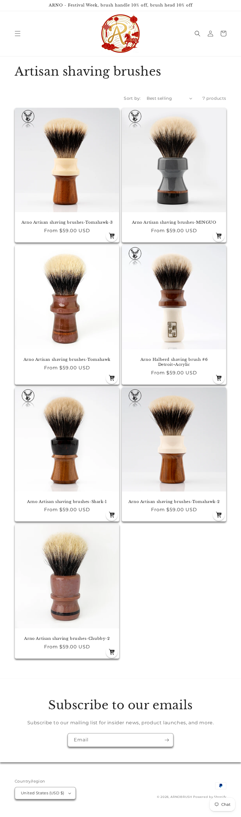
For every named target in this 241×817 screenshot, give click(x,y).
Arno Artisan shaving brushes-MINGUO (174, 222)
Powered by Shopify (209, 797)
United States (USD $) (42, 793)
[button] (17, 33)
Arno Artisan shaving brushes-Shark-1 (67, 501)
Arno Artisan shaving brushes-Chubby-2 (67, 638)
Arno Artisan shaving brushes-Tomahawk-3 (67, 222)
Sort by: (132, 98)
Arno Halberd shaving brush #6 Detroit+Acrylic (173, 362)
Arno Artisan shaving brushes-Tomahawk (67, 359)
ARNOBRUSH (181, 797)
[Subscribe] (166, 740)
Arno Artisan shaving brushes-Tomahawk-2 (174, 501)
